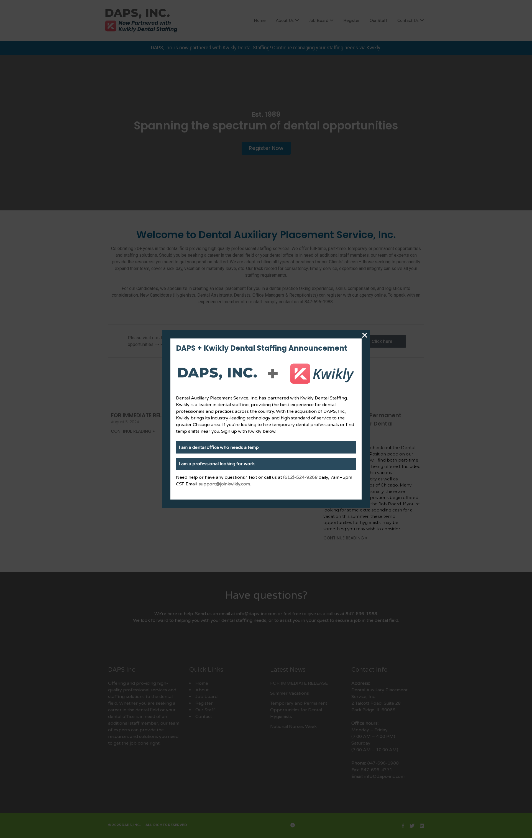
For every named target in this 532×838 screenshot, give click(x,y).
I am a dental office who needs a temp (219, 447)
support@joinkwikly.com (224, 484)
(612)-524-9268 (300, 477)
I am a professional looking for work (217, 464)
